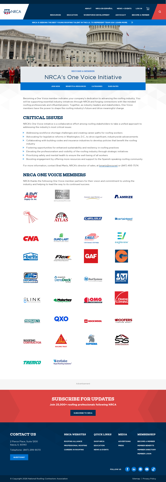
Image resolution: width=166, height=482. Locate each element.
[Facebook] (127, 469)
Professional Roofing (75, 445)
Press (121, 445)
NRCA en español (104, 8)
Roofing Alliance (73, 441)
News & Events (101, 450)
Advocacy (120, 15)
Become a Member (140, 15)
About (88, 8)
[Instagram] (140, 469)
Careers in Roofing (74, 450)
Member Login (144, 454)
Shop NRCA (99, 441)
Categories (97, 86)
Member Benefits (145, 445)
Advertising (124, 441)
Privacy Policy (149, 478)
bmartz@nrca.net (108, 165)
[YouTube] (146, 469)
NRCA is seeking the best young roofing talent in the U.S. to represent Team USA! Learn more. (80, 22)
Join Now (55, 86)
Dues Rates (113, 86)
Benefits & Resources (76, 86)
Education (72, 15)
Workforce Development (96, 15)
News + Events (124, 8)
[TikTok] (153, 469)
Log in (139, 8)
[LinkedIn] (133, 469)
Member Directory (146, 450)
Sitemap (136, 478)
